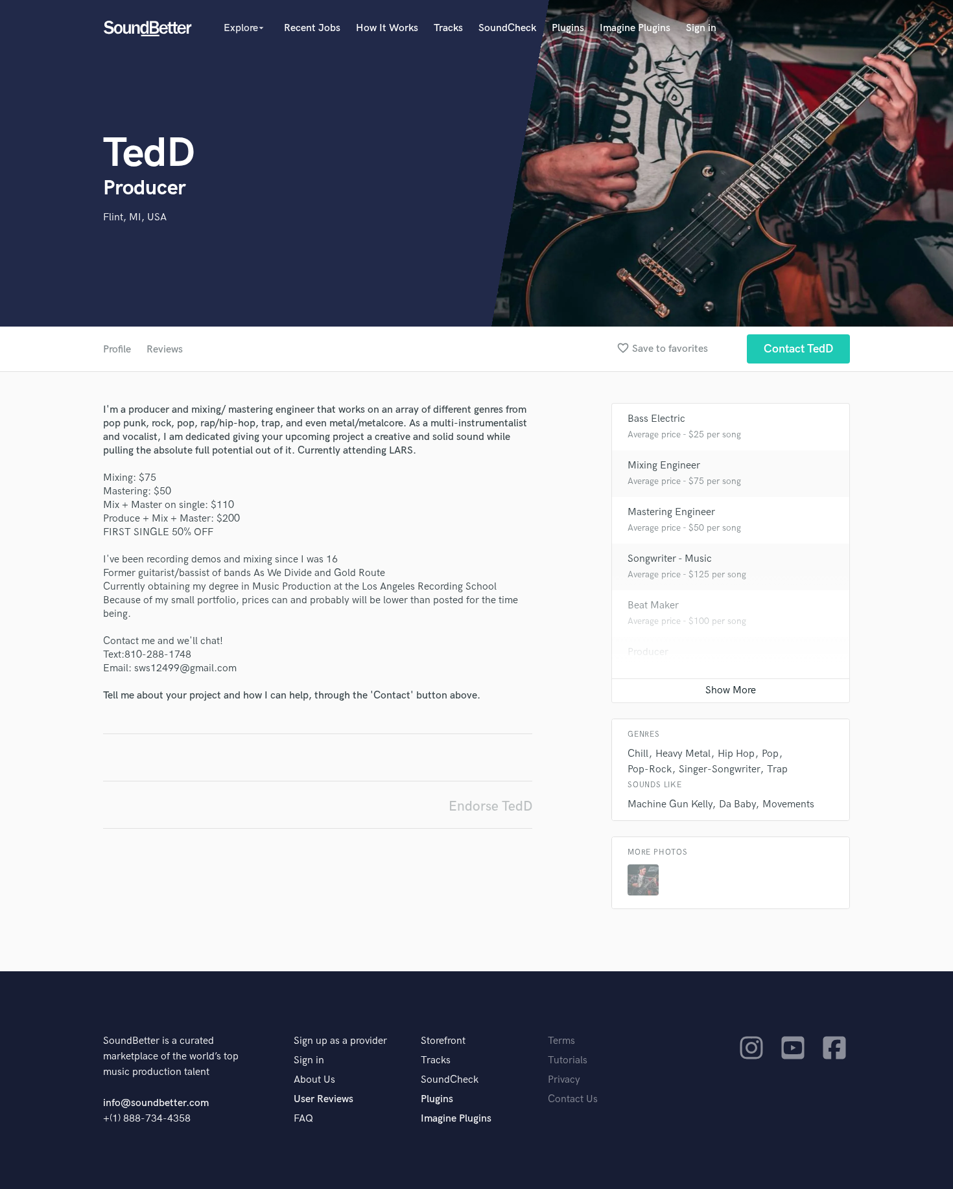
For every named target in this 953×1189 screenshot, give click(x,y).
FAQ (303, 1119)
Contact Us (573, 1099)
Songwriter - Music (670, 559)
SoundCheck (507, 28)
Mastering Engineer (671, 512)
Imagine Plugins (635, 28)
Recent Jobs (312, 28)
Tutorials (567, 1060)
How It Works (387, 28)
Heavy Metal (683, 754)
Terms (561, 1041)
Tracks (448, 28)
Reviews (165, 349)
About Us (314, 1080)
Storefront (443, 1041)
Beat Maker (653, 605)
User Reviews (323, 1099)
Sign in (701, 28)
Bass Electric (656, 419)
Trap (777, 769)
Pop (770, 754)
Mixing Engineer (664, 465)
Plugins (568, 28)
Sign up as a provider (340, 1041)
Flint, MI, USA (135, 217)
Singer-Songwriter (719, 769)
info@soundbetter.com (156, 1103)
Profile (117, 349)
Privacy (564, 1080)
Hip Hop (736, 754)
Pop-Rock (650, 769)
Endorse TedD (490, 806)
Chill (638, 754)
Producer (648, 652)
